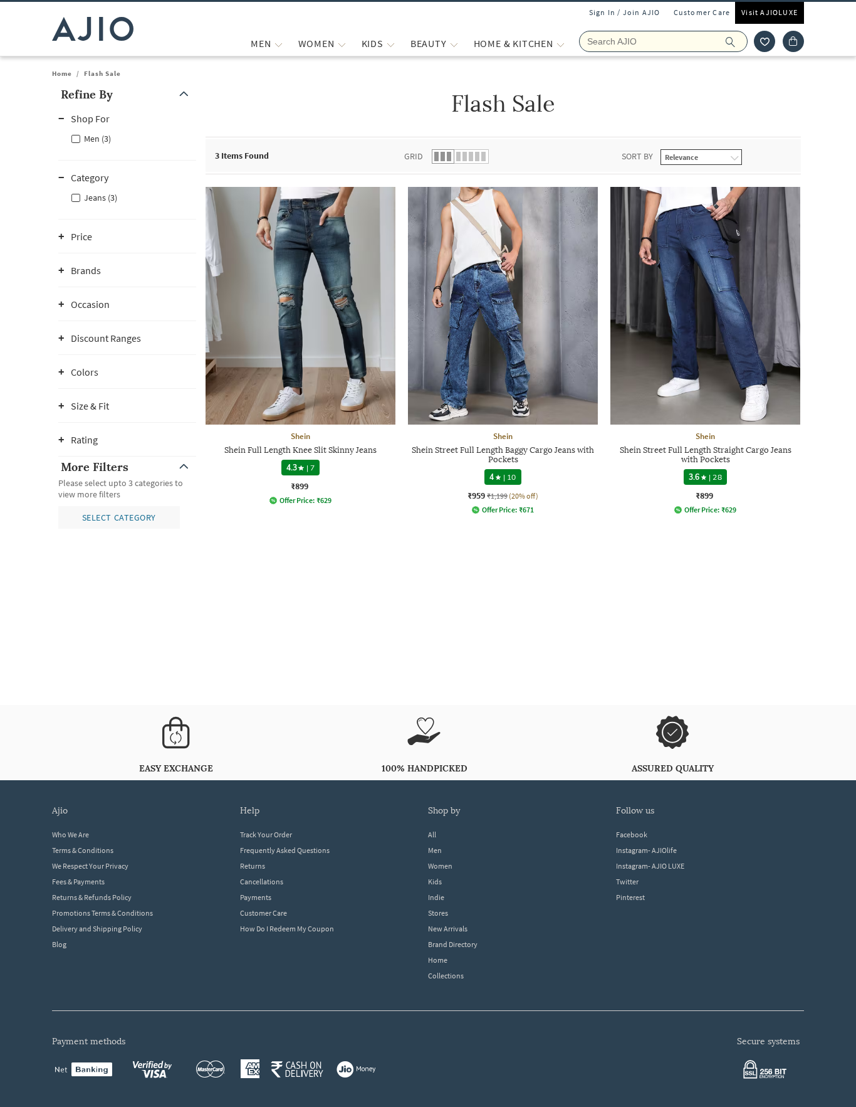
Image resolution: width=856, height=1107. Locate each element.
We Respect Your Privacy (90, 866)
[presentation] (519, 369)
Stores (438, 913)
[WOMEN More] (342, 43)
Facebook (631, 834)
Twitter (627, 881)
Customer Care (702, 12)
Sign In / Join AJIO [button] (624, 12)
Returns (252, 866)
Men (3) (97, 138)
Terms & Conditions (82, 850)
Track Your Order (266, 834)
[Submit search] (737, 41)
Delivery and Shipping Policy (97, 928)
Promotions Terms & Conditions (102, 913)
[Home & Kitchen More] (560, 43)
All (432, 834)
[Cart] (793, 41)
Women (440, 866)
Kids (435, 881)
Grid (413, 156)
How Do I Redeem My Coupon (287, 928)
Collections (446, 975)
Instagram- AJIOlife (646, 850)
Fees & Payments (78, 881)
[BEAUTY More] (454, 43)
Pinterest (630, 897)
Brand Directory (453, 944)
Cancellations (261, 881)
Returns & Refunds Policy (92, 897)
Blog (59, 944)
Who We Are (70, 834)
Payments (255, 897)
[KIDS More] (391, 43)
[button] (764, 41)
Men (435, 850)
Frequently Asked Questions (285, 850)
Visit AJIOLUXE (769, 12)
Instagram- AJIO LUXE (650, 866)
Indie (436, 897)
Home (62, 73)
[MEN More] (278, 43)
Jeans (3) (100, 197)
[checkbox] (127, 138)
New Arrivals (447, 928)
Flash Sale (102, 73)
